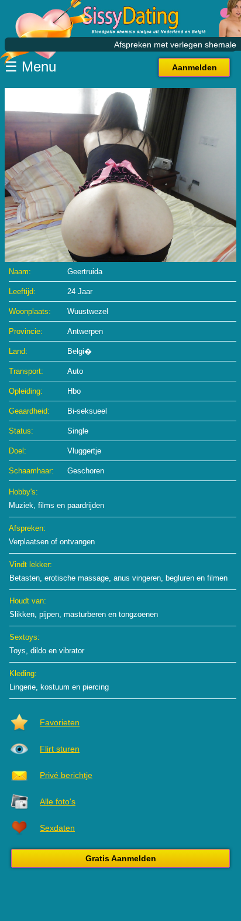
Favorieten (60, 722)
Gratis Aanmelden (120, 858)
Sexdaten (57, 828)
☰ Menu (30, 66)
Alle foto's (57, 801)
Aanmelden (194, 67)
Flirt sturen (60, 748)
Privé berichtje (66, 775)
